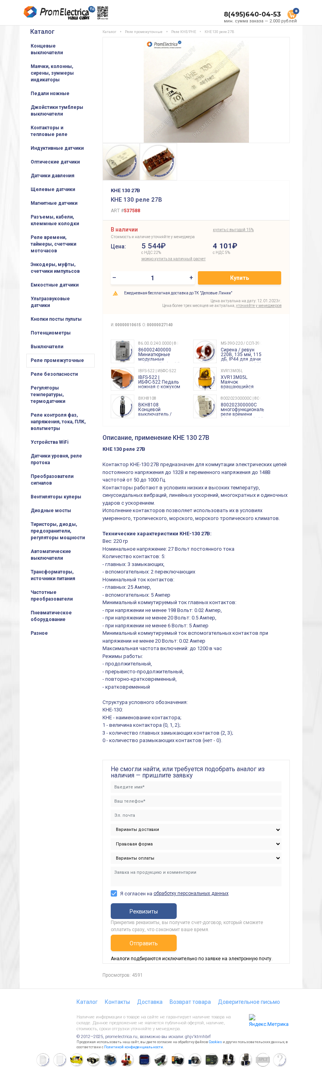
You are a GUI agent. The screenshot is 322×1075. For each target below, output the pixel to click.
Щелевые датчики (53, 189)
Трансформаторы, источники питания (53, 575)
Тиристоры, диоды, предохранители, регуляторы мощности (58, 531)
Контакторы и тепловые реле (49, 131)
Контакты (117, 1002)
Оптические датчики (55, 162)
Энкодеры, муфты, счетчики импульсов (55, 268)
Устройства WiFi (49, 442)
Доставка (150, 1002)
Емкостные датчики (55, 285)
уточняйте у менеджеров (259, 305)
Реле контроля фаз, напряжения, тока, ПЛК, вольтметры (58, 421)
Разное (39, 633)
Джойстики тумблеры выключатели (57, 111)
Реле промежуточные (57, 360)
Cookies (215, 1042)
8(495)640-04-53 (252, 14)
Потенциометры (51, 333)
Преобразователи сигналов (52, 480)
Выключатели (47, 346)
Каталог (42, 31)
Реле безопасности (54, 374)
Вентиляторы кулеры (56, 497)
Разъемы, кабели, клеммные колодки (55, 220)
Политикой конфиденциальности (133, 1047)
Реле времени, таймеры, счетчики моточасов (53, 244)
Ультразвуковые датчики (50, 302)
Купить (239, 278)
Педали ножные (50, 93)
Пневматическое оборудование (51, 616)
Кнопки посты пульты (56, 319)
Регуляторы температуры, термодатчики (48, 394)
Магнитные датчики (54, 203)
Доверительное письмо (249, 1002)
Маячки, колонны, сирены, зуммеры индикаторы (52, 73)
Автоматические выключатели (51, 555)
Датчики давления (52, 175)
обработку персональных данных (191, 893)
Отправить (144, 943)
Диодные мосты (51, 510)
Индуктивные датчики (57, 148)
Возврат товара (190, 1002)
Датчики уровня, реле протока (56, 459)
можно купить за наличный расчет (173, 259)
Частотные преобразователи (52, 596)
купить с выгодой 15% (233, 230)
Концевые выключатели (47, 49)
